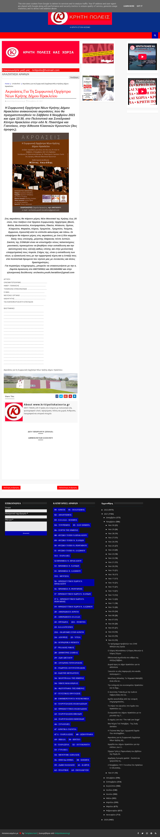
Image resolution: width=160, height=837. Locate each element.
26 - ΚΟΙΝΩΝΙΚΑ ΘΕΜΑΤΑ (66, 642)
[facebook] (138, 833)
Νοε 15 (111, 587)
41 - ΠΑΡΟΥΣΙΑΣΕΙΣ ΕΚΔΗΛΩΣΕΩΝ (70, 704)
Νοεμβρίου (111, 521)
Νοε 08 (111, 615)
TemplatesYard (31, 833)
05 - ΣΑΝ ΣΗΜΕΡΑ (81, 525)
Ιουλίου (109, 790)
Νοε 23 (111, 554)
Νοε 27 (111, 537)
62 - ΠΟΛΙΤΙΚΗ (61, 770)
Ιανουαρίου (111, 814)
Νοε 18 (111, 574)
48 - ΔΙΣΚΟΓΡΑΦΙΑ (84, 734)
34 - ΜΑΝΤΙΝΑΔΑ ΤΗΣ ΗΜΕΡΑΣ (69, 678)
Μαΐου (109, 798)
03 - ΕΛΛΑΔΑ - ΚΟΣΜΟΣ (65, 520)
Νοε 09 (111, 611)
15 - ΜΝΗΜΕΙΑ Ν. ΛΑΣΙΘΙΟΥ (67, 571)
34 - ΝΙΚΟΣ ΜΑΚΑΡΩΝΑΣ (66, 683)
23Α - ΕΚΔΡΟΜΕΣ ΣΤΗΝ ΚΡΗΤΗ (69, 632)
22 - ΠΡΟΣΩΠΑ (61, 622)
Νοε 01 (111, 773)
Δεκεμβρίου (111, 517)
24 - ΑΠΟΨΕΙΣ (61, 637)
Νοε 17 (111, 578)
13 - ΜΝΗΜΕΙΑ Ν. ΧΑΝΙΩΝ (66, 566)
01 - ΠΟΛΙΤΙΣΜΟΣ (76, 510)
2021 (106, 514)
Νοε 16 (111, 582)
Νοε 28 (111, 533)
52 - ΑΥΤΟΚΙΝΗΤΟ (81, 744)
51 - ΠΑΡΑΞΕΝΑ (61, 744)
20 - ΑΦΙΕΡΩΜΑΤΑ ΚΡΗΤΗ (66, 612)
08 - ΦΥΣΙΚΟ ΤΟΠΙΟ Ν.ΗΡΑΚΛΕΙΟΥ (70, 535)
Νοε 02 (111, 640)
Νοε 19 (111, 570)
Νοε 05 (111, 628)
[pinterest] (151, 833)
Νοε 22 (111, 558)
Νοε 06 (111, 623)
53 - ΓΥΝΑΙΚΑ (61, 750)
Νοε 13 (111, 595)
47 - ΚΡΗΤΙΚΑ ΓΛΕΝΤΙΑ (65, 729)
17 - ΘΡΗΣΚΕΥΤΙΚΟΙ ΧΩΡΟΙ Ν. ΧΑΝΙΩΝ (72, 594)
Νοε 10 (111, 607)
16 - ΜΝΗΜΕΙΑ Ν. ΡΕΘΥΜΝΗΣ (68, 589)
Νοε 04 (111, 632)
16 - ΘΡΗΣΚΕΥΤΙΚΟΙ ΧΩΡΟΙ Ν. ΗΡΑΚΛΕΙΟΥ (68, 582)
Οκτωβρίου (111, 778)
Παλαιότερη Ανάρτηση (68, 487)
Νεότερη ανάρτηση (11, 487)
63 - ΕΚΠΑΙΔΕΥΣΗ (80, 770)
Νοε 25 (111, 546)
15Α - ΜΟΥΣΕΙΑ (61, 576)
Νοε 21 (111, 562)
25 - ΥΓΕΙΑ (76, 637)
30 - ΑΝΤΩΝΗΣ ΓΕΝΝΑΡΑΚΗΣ (68, 663)
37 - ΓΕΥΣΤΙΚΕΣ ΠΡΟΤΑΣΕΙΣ (67, 693)
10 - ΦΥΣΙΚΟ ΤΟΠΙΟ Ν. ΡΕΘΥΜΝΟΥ (70, 545)
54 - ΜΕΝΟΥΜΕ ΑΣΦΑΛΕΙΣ (66, 755)
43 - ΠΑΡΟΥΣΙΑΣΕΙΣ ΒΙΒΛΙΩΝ (68, 714)
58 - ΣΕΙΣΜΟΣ (83, 760)
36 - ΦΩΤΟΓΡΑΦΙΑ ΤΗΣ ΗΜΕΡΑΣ (69, 688)
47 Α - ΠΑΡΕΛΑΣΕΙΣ (63, 734)
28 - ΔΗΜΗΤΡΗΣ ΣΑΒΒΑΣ (66, 652)
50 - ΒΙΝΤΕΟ (74, 739)
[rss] (156, 833)
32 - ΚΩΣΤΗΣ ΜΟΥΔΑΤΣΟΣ (66, 673)
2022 (106, 510)
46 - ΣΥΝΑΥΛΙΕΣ (62, 724)
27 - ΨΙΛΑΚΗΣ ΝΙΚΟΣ (64, 647)
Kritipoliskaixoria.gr (62, 833)
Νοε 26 (111, 541)
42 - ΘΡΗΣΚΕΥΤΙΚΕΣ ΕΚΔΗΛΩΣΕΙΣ (70, 709)
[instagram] (147, 833)
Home (7, 83)
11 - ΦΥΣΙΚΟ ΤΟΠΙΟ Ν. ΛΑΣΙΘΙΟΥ (69, 550)
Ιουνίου (109, 794)
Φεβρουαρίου (112, 810)
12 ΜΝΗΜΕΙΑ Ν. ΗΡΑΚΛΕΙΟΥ (68, 561)
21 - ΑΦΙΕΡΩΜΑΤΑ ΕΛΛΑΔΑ (67, 617)
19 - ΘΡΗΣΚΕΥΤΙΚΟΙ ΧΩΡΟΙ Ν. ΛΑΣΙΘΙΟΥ (73, 607)
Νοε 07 (111, 619)
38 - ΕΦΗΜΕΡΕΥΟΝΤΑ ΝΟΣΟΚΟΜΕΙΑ (71, 698)
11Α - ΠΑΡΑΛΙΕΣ (62, 556)
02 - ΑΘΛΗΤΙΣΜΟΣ (63, 515)
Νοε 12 (111, 599)
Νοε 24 (111, 550)
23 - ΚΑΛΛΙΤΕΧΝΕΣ (63, 627)
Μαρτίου (110, 806)
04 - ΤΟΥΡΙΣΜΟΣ (62, 525)
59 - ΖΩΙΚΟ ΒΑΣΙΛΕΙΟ (64, 765)
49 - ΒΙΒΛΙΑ (60, 739)
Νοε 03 (111, 636)
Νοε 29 (111, 529)
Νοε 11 (111, 603)
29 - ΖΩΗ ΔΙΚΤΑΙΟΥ (63, 658)
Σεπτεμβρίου (111, 782)
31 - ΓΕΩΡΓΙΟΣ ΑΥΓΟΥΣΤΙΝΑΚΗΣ (69, 668)
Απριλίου (110, 802)
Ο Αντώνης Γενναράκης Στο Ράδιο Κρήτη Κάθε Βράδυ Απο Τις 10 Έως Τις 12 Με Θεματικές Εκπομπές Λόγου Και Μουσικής (97, 68)
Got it (139, 6)
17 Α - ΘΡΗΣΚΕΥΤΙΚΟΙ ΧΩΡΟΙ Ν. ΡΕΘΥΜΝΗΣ (69, 600)
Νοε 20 (111, 566)
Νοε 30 (111, 525)
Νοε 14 (111, 591)
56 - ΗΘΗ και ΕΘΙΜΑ (64, 760)
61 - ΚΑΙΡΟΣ (83, 765)
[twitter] (142, 833)
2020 (106, 819)
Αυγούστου (111, 786)
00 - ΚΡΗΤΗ (59, 510)
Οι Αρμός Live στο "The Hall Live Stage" (124, 719)
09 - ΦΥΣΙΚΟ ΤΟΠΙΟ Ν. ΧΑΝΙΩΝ (69, 540)
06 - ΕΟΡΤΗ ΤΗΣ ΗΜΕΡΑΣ (66, 530)
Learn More (129, 6)
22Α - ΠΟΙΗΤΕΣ (78, 622)
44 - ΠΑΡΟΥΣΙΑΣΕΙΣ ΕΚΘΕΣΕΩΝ (69, 719)
